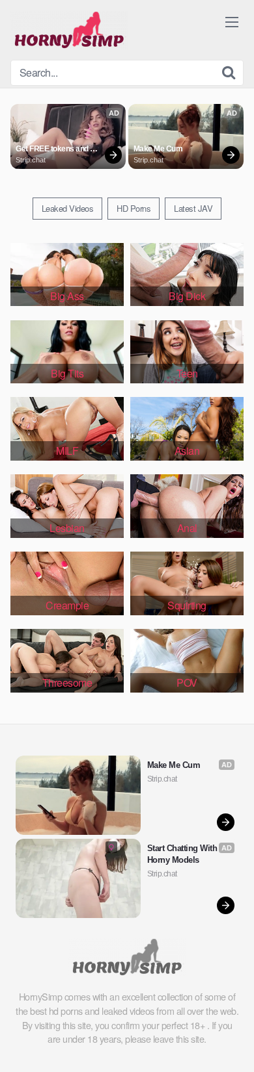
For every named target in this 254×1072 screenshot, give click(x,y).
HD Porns (133, 208)
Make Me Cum (158, 148)
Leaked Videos (68, 208)
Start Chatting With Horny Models (183, 854)
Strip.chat (31, 160)
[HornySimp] (69, 29)
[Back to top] (231, 1043)
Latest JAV (193, 208)
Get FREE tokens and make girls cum (53, 149)
